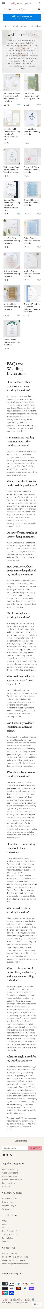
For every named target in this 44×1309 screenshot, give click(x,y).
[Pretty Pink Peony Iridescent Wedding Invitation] (32, 156)
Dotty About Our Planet (11, 1231)
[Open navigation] (3, 3)
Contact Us (6, 1224)
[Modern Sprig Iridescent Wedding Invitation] (32, 260)
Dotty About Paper (9, 1253)
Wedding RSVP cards (27, 1087)
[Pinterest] (11, 1155)
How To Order (8, 1202)
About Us (6, 1227)
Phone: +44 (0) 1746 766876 (13, 1260)
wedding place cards (20, 1093)
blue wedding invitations (25, 751)
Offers (4, 1221)
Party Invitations (8, 1183)
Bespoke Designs (9, 1205)
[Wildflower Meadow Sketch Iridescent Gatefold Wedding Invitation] (11, 82)
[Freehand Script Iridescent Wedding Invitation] (32, 118)
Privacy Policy (7, 1238)
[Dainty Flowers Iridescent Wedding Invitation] (32, 227)
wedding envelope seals (23, 1110)
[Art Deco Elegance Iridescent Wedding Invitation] (11, 293)
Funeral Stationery (9, 1176)
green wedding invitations (17, 754)
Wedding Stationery (10, 1169)
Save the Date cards (15, 890)
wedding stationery (14, 1072)
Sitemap (5, 1241)
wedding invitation (23, 451)
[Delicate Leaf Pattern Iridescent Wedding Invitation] (32, 82)
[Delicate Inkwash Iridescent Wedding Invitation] (11, 260)
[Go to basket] (39, 3)
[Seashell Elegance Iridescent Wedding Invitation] (32, 189)
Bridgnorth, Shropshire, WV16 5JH (15, 1257)
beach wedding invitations (24, 696)
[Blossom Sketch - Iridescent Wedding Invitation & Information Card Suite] (11, 189)
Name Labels (7, 1186)
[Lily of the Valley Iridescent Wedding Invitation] (11, 227)
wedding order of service (26, 1096)
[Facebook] (4, 1155)
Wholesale (6, 1209)
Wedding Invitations (10, 1173)
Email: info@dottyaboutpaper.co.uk (16, 1263)
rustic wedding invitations (17, 699)
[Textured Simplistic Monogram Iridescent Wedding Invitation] (32, 293)
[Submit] (39, 9)
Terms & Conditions (10, 1234)
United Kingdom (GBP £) (12, 1274)
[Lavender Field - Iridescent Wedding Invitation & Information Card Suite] (11, 118)
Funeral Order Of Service (12, 1179)
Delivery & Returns (9, 1198)
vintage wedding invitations (21, 710)
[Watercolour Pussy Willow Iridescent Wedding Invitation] (11, 156)
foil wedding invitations (25, 708)
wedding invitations (27, 494)
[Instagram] (7, 1155)
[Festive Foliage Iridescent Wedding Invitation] (11, 328)
